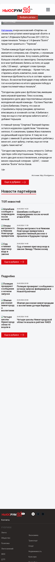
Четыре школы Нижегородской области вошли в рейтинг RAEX (34, 320)
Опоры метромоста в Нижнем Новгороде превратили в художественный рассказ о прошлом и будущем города (33, 232)
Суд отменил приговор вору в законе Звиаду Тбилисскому (33, 247)
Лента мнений (7, 549)
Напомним (6, 30)
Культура (32, 557)
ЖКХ (3, 554)
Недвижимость (35, 551)
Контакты (5, 520)
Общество (5, 538)
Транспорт (33, 541)
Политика (5, 543)
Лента (4, 533)
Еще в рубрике (12, 182)
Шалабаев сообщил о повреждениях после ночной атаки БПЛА (33, 214)
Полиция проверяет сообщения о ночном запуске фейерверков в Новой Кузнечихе (35, 289)
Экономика (33, 535)
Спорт (31, 546)
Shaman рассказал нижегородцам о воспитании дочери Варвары (35, 304)
